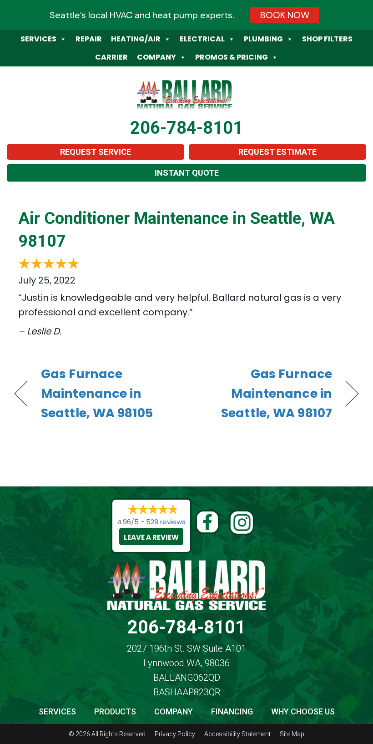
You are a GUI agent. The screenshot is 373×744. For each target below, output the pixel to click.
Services (38, 39)
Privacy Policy (175, 734)
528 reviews (166, 521)
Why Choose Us (303, 711)
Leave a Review (151, 537)
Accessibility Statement (237, 734)
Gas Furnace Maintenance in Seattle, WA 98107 (264, 393)
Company (156, 57)
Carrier (111, 57)
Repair (89, 39)
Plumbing (263, 39)
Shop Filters (327, 39)
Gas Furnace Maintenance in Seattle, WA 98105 (97, 393)
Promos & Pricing (231, 57)
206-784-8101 (186, 128)
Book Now (284, 15)
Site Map (292, 734)
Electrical (202, 39)
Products (115, 711)
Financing (232, 711)
